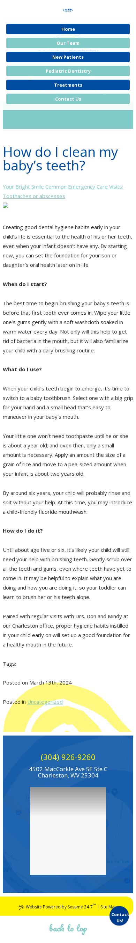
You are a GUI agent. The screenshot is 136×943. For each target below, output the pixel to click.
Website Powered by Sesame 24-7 (61, 906)
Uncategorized (45, 701)
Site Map (108, 907)
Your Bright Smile (23, 186)
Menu (70, 10)
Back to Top (68, 928)
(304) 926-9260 (68, 757)
